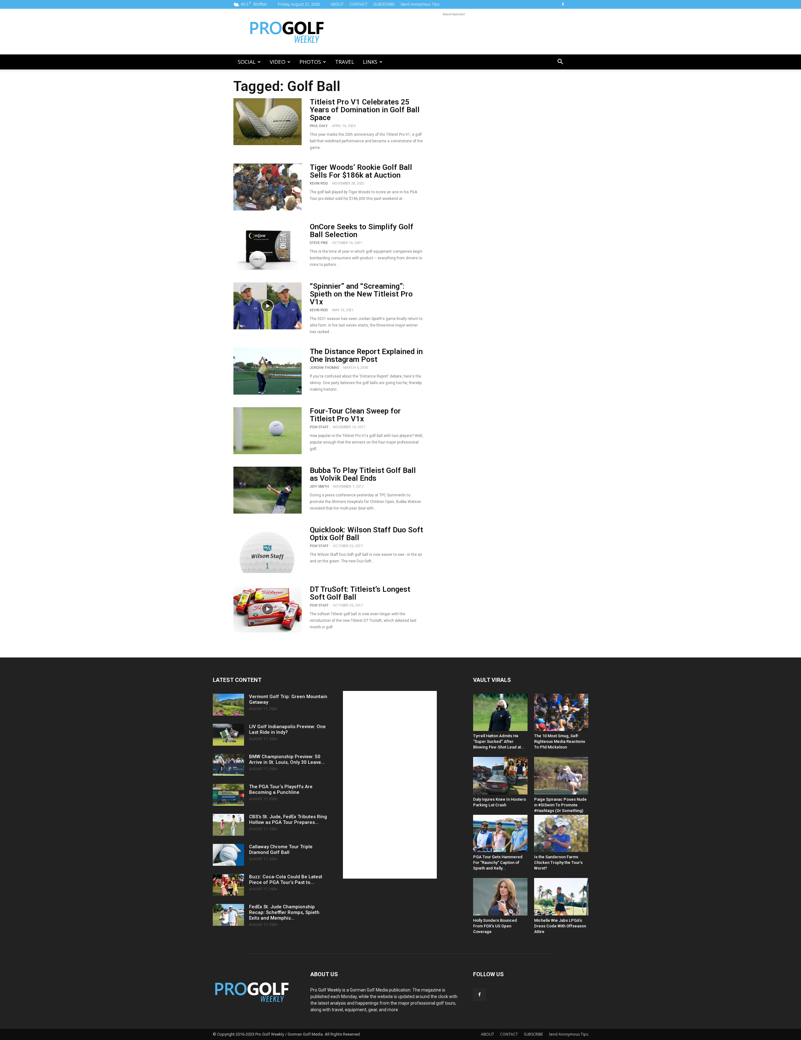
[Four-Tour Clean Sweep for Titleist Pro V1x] (267, 430)
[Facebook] (563, 4)
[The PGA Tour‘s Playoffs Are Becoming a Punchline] (228, 795)
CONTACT (358, 4)
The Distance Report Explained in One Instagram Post (366, 355)
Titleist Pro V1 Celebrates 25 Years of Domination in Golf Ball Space (365, 110)
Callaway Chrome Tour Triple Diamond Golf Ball (281, 849)
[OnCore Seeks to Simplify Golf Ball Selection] (267, 246)
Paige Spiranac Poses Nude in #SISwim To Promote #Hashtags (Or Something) (560, 805)
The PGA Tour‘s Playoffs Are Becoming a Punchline (281, 789)
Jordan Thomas (324, 368)
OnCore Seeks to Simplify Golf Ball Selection (361, 230)
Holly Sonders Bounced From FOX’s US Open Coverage (495, 926)
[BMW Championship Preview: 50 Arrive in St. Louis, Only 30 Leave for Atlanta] (228, 765)
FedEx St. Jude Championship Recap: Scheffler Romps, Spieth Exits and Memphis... (284, 912)
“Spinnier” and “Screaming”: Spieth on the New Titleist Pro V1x (361, 294)
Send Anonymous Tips (420, 4)
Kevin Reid (319, 183)
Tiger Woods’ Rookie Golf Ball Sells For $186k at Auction (361, 171)
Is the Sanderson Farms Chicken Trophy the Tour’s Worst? (558, 862)
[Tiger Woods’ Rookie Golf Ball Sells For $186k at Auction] (267, 187)
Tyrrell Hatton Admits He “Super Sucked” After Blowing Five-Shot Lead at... (499, 741)
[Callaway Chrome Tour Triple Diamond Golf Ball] (228, 855)
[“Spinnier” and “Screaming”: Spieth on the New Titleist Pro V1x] (267, 305)
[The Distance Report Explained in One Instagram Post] (267, 371)
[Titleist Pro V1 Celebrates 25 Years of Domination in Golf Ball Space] (267, 121)
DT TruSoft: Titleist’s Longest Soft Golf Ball (360, 593)
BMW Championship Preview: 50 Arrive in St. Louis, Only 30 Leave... (287, 759)
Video (277, 61)
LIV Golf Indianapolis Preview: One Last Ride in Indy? (287, 729)
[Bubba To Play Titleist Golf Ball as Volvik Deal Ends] (267, 490)
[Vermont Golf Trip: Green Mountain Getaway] (228, 705)
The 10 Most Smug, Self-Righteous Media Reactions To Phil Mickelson (559, 741)
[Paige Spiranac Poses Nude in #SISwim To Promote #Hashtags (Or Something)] (561, 775)
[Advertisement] (454, 32)
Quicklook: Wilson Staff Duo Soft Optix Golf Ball (366, 533)
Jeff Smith (319, 486)
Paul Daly (319, 126)
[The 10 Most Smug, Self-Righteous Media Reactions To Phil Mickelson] (561, 712)
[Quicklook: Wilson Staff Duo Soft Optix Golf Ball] (267, 549)
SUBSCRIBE (384, 4)
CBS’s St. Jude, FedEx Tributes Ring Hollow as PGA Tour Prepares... (288, 819)
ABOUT (337, 4)
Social (247, 61)
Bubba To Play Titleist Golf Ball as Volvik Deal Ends (363, 474)
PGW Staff (319, 427)
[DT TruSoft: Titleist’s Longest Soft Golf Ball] (267, 609)
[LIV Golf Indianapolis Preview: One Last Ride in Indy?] (228, 735)
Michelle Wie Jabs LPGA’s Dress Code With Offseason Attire (560, 926)
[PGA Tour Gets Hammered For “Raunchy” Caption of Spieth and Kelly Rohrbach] (500, 833)
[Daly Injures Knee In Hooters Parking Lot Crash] (500, 775)
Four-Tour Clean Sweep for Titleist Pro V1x (355, 415)
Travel (344, 61)
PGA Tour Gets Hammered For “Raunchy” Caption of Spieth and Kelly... (498, 862)
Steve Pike (319, 243)
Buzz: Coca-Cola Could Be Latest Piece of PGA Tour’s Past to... (285, 879)
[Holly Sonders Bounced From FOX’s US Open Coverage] (500, 896)
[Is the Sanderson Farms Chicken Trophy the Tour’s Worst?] (561, 833)
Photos (310, 61)
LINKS (370, 61)
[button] (560, 62)
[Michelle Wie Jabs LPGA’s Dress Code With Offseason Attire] (561, 896)
